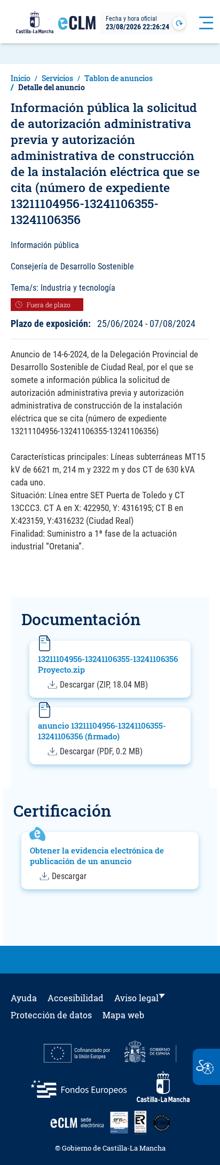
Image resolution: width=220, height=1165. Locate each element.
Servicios (57, 78)
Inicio (20, 78)
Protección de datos (51, 1014)
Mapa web (123, 1014)
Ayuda (24, 997)
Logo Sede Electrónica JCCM (77, 27)
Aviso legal (136, 997)
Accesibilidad (76, 997)
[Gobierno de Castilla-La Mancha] (34, 22)
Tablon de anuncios (118, 78)
